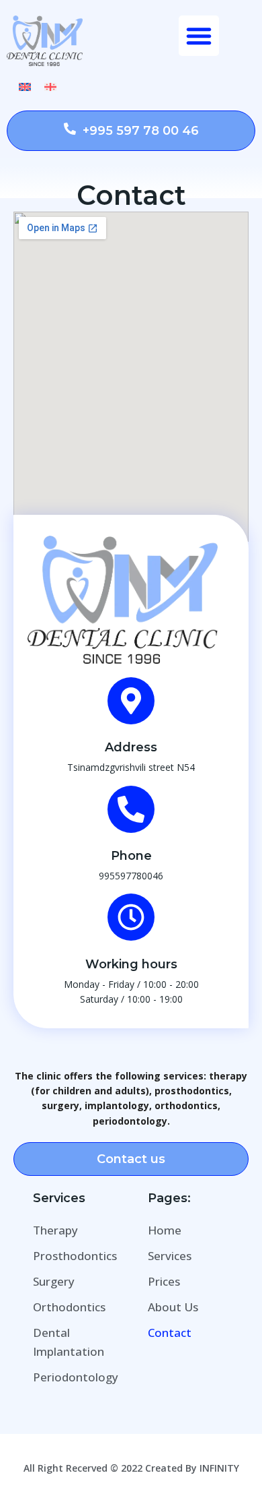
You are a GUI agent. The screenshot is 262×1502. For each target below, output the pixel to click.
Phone (131, 855)
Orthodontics (69, 1307)
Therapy (55, 1230)
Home (164, 1230)
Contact (169, 1332)
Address (131, 747)
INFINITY (219, 1468)
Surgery (54, 1281)
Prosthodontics (75, 1255)
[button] (199, 35)
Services (169, 1255)
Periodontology (75, 1377)
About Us (173, 1307)
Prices (164, 1281)
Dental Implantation (68, 1342)
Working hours (131, 964)
